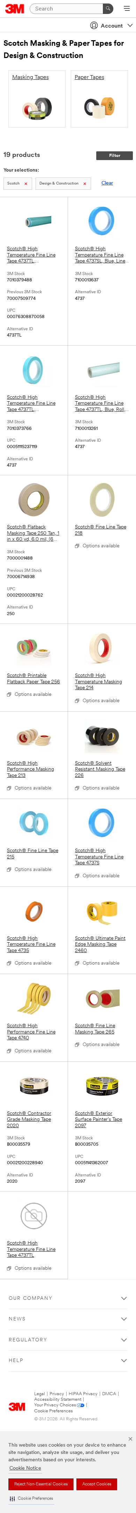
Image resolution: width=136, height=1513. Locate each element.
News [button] (17, 1319)
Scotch (13, 184)
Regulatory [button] (28, 1340)
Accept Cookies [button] (96, 1484)
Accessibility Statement (57, 1399)
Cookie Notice (25, 1468)
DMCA (109, 1394)
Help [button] (16, 1360)
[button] (31, 1499)
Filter (114, 155)
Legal (39, 1394)
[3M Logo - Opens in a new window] (14, 8)
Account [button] (111, 26)
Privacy (57, 1394)
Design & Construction (58, 184)
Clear (107, 183)
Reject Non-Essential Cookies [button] (41, 1484)
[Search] (108, 8)
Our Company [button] (31, 1298)
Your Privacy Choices (55, 1405)
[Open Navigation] (127, 9)
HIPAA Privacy (83, 1394)
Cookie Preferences (53, 1411)
